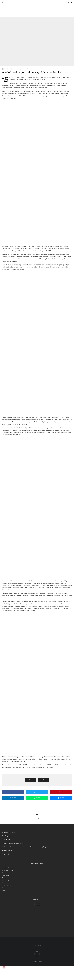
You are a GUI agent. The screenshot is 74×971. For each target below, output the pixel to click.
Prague (12, 69)
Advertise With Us (7, 868)
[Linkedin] (41, 945)
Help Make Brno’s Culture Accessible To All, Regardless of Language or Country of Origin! (59, 14)
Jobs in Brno (5, 880)
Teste (3, 890)
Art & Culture (50, 10)
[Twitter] (35, 945)
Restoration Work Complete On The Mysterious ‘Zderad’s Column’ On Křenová (33, 917)
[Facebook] (33, 945)
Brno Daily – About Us (8, 870)
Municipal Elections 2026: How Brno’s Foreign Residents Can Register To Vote (33, 924)
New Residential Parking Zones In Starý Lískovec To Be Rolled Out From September (35, 910)
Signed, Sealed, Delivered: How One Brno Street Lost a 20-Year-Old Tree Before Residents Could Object (39, 931)
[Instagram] (38, 945)
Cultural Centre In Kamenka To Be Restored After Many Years (21, 13)
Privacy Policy (6, 854)
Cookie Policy (6, 875)
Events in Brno (57, 10)
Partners (4, 883)
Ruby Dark (7, 69)
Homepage (5, 878)
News (15, 10)
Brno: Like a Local (13, 928)
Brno (11, 10)
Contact (4, 873)
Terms (4, 888)
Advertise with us (7, 850)
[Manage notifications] (4, 967)
